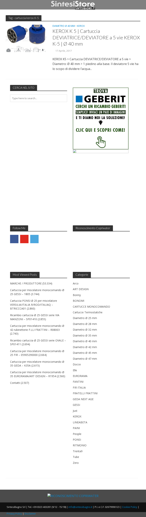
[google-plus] (44, 239)
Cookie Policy (129, 507)
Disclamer (30, 513)
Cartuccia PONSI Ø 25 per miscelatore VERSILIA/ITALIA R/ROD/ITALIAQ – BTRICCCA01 (33, 304)
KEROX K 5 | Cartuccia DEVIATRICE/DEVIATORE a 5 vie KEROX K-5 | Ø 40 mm (96, 37)
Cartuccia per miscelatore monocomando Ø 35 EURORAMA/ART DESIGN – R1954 (37, 374)
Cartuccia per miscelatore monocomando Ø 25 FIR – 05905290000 (37, 353)
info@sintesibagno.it (80, 507)
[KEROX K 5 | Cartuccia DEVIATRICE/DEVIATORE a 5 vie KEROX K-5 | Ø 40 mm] (26, 38)
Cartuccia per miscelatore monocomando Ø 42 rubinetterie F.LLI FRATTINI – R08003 (37, 327)
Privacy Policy (14, 513)
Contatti (15, 383)
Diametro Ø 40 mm (63, 26)
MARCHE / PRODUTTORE (26, 283)
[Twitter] (34, 239)
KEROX (81, 26)
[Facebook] (14, 239)
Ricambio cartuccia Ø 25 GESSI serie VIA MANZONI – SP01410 (34, 317)
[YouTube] (24, 239)
